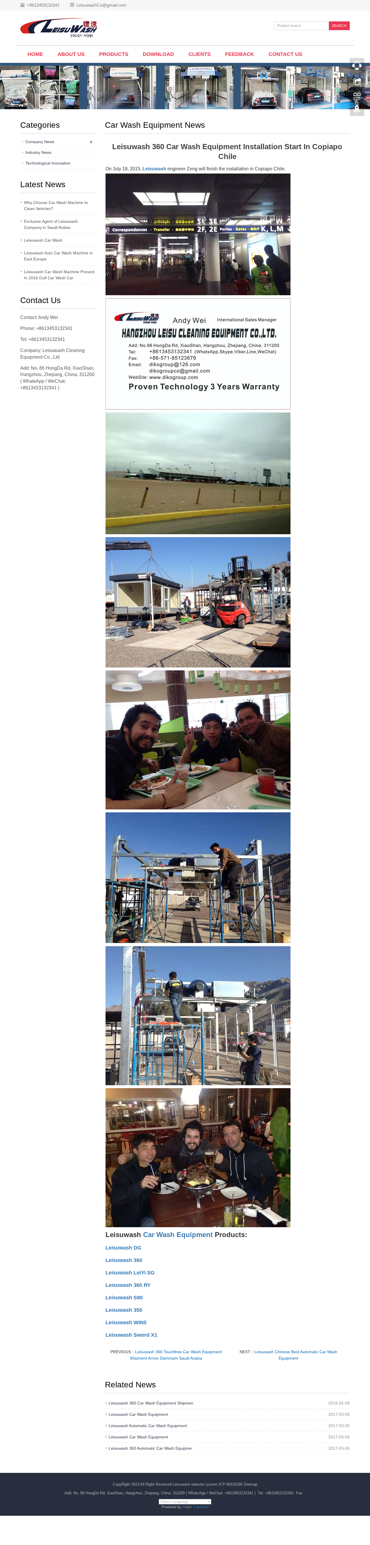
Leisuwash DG (123, 1248)
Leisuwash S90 (124, 1297)
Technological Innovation (48, 163)
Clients (199, 54)
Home (35, 54)
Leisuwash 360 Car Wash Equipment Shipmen (151, 1403)
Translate (201, 1507)
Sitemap (250, 1484)
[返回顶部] (357, 111)
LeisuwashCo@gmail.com (101, 5)
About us (71, 54)
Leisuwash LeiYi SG (130, 1273)
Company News (39, 141)
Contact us (285, 54)
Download (158, 54)
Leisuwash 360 (124, 1260)
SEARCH (339, 26)
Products (113, 54)
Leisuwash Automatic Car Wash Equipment (148, 1425)
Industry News (38, 152)
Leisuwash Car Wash (43, 240)
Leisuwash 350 (124, 1310)
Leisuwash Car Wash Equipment (138, 1414)
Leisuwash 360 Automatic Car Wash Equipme (150, 1448)
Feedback (239, 54)
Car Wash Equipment (178, 1234)
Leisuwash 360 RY (128, 1285)
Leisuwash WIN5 (126, 1322)
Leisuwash (154, 168)
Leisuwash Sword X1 (131, 1335)
